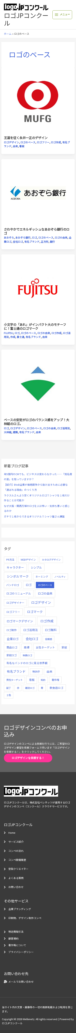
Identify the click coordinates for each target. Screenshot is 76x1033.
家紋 (64, 647)
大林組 (7, 432)
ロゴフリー (43, 142)
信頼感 (48, 639)
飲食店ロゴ (56, 688)
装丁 (8, 688)
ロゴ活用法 (63, 428)
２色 (8, 695)
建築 (15, 432)
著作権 (55, 680)
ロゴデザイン (11, 142)
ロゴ (34, 237)
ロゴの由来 (61, 237)
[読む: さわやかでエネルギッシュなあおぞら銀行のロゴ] (38, 193)
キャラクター (15, 567)
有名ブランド (32, 241)
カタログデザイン (51, 559)
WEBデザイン (28, 559)
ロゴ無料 (51, 630)
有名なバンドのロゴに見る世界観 (27, 663)
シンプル (36, 567)
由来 (15, 146)
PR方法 (10, 559)
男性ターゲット (14, 680)
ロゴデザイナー (15, 603)
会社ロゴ (18, 241)
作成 (12, 337)
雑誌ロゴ (29, 688)
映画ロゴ (27, 655)
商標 (26, 647)
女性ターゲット (45, 647)
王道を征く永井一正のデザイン (26, 137)
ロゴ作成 (56, 142)
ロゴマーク (35, 611)
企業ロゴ (13, 639)
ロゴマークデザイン (20, 621)
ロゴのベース (27, 142)
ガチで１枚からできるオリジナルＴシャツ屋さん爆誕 (34, 516)
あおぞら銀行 (23, 237)
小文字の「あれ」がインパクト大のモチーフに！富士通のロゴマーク (35, 326)
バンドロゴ (12, 585)
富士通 (20, 337)
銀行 (52, 241)
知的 (43, 679)
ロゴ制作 (11, 630)
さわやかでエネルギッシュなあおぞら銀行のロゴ (36, 231)
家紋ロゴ (11, 655)
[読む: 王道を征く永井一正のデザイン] (38, 101)
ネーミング (41, 576)
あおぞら (9, 237)
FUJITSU (8, 333)
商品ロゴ (11, 647)
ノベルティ (60, 576)
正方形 (45, 241)
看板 (21, 146)
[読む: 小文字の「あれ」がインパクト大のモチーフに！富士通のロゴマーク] (38, 288)
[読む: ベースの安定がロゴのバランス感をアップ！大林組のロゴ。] (38, 383)
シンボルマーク (18, 576)
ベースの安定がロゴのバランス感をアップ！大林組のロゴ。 (36, 421)
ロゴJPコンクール (26, 19)
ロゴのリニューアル (18, 593)
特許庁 (36, 671)
